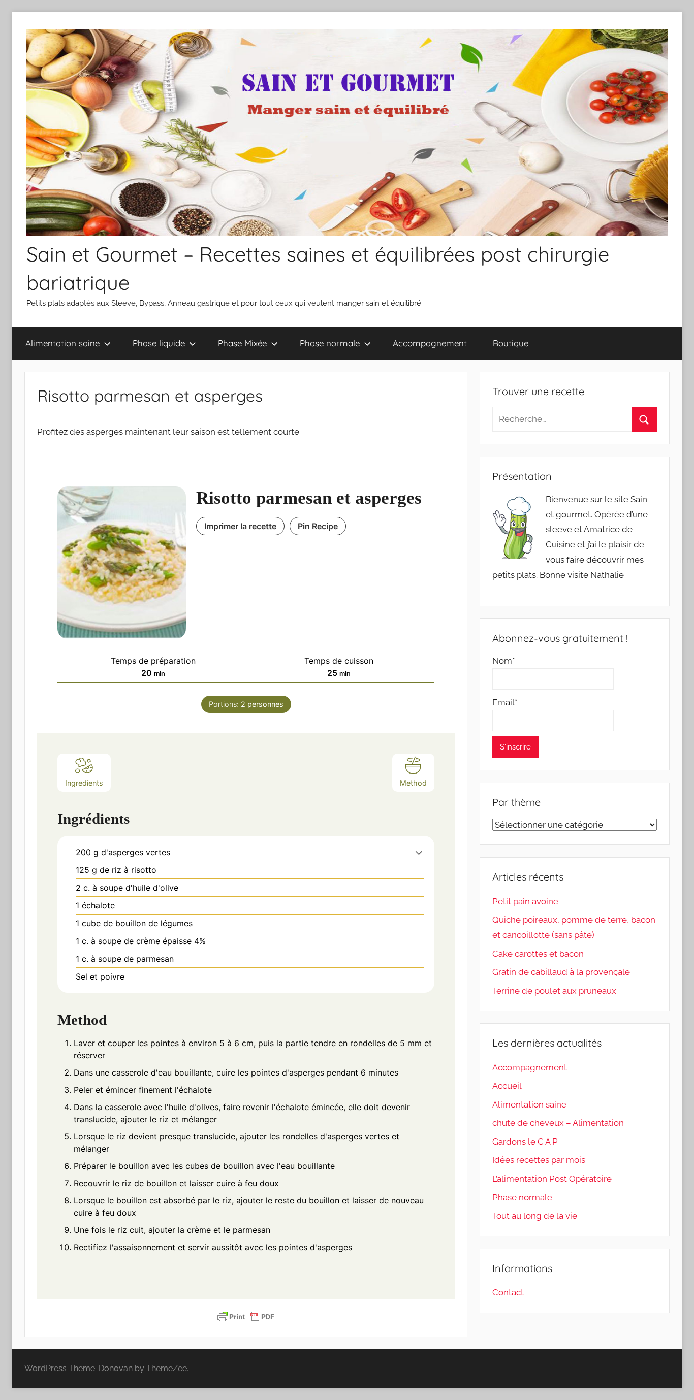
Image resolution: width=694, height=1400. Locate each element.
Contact (508, 1292)
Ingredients (84, 782)
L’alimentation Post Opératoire (552, 1179)
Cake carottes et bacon (538, 954)
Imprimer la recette (240, 526)
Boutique (510, 343)
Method (413, 782)
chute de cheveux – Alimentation (558, 1123)
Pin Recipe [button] (318, 526)
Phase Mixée (242, 343)
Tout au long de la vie (534, 1216)
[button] (419, 852)
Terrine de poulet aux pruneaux (554, 991)
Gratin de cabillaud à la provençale (561, 972)
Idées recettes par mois (538, 1160)
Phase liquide (159, 343)
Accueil (507, 1086)
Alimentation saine (62, 343)
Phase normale (330, 343)
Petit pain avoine (525, 901)
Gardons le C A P (525, 1141)
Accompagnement (430, 343)
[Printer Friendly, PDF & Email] (245, 1316)
